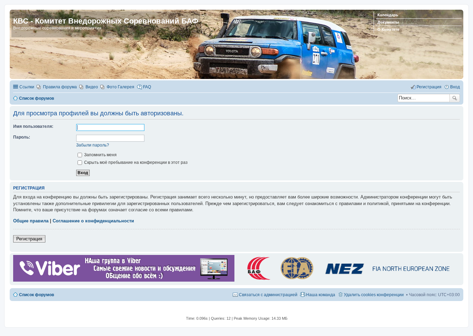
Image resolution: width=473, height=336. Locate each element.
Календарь (387, 15)
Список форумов (36, 294)
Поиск (454, 98)
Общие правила (30, 220)
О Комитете (388, 29)
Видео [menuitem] (92, 87)
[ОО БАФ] (347, 280)
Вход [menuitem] (455, 87)
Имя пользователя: (33, 126)
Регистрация (29, 238)
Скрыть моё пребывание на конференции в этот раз (135, 162)
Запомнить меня (100, 154)
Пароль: (21, 137)
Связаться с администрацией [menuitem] (268, 294)
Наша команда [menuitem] (320, 294)
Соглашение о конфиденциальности (93, 220)
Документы (388, 22)
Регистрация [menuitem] (429, 87)
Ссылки (26, 87)
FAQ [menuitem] (147, 87)
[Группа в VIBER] (123, 280)
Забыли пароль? (92, 145)
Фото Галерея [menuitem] (120, 87)
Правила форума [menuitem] (60, 87)
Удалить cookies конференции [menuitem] (374, 294)
